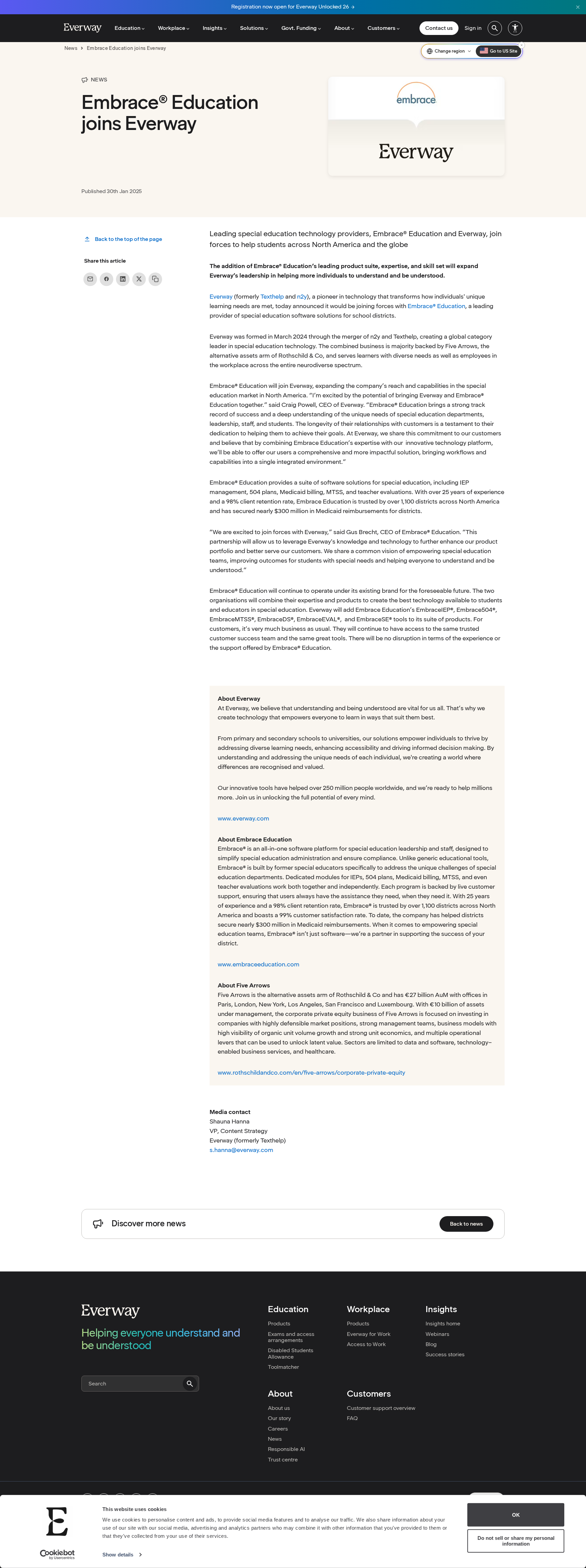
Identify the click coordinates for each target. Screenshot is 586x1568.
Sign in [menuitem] (473, 28)
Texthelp (272, 296)
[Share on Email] (90, 279)
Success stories (445, 1354)
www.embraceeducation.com (258, 964)
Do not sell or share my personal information (515, 1541)
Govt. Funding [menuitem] (299, 28)
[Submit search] (190, 1384)
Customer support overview (381, 1408)
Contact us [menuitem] (439, 28)
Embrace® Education (436, 305)
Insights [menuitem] (212, 28)
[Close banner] (578, 7)
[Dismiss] (521, 45)
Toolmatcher (283, 1367)
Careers (278, 1428)
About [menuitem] (342, 28)
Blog (431, 1344)
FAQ (352, 1418)
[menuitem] (495, 28)
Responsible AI (286, 1449)
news (70, 48)
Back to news (466, 1224)
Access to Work (366, 1344)
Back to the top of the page (128, 239)
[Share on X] (139, 279)
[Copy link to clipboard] (155, 279)
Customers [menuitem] (381, 28)
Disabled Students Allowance (290, 1353)
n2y (302, 296)
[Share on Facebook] (106, 279)
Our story (279, 1418)
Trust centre (283, 1459)
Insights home (443, 1323)
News (275, 1439)
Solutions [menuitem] (252, 28)
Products (279, 1323)
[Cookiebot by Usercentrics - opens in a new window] (57, 1555)
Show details (117, 1554)
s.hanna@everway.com (241, 1149)
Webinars (437, 1334)
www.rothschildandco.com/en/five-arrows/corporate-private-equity (311, 1072)
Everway (221, 296)
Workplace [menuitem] (171, 28)
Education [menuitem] (127, 28)
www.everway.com (243, 818)
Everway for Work (368, 1334)
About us (279, 1408)
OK (516, 1515)
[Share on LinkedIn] (123, 279)
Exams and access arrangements (291, 1337)
